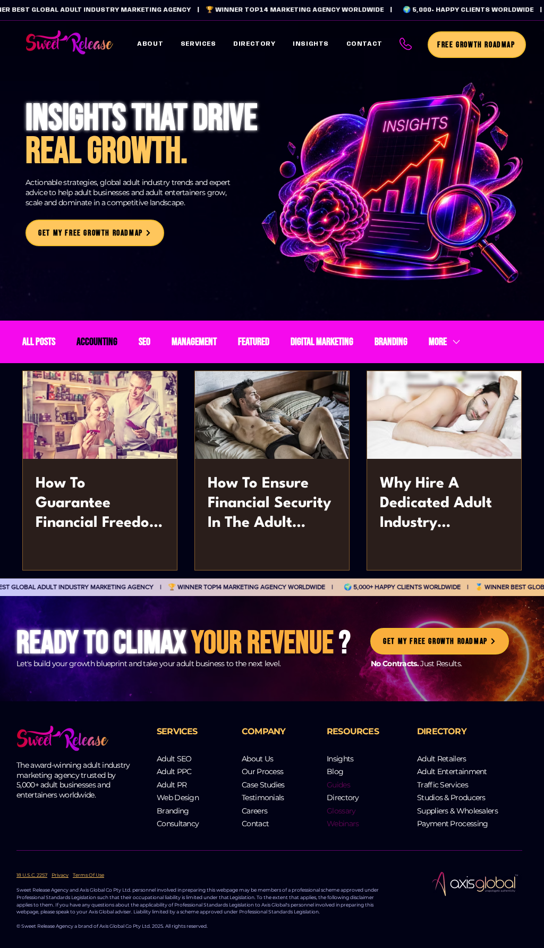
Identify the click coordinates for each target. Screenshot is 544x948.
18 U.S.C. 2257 (31, 875)
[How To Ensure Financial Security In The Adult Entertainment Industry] (272, 415)
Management (194, 341)
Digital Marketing (322, 341)
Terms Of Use (88, 875)
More (438, 341)
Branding (391, 341)
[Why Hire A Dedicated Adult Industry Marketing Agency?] (444, 415)
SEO (144, 341)
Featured (253, 341)
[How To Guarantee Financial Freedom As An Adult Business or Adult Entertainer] (100, 415)
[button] (198, 44)
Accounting (96, 341)
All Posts (38, 341)
